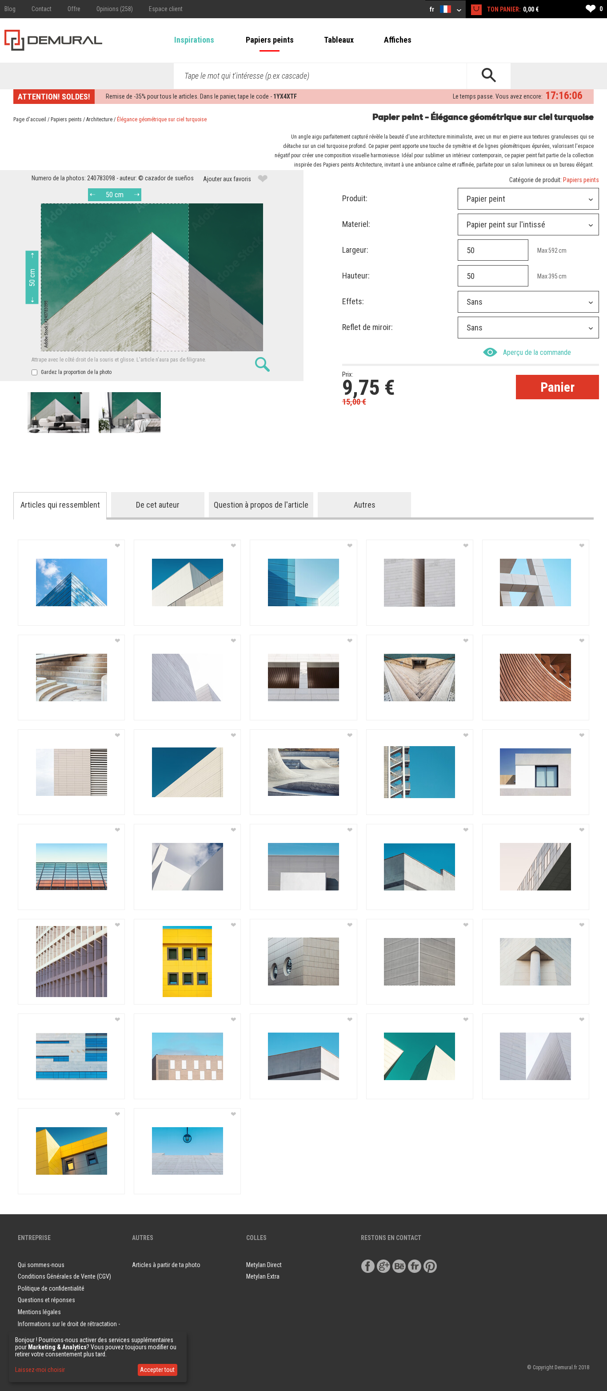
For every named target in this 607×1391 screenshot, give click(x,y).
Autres (364, 504)
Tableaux (339, 39)
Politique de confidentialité (51, 1288)
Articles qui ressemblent (60, 504)
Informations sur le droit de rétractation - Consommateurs (69, 1329)
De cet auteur (158, 504)
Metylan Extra (263, 1276)
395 (553, 276)
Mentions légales (39, 1311)
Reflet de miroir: (367, 327)
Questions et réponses (46, 1300)
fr (432, 9)
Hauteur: (356, 275)
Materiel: (356, 224)
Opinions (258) (114, 8)
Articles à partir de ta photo (166, 1264)
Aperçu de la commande (537, 352)
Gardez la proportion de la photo (76, 372)
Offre (74, 8)
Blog (10, 8)
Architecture (99, 119)
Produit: (354, 198)
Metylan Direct (264, 1264)
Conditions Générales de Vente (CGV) (64, 1276)
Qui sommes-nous (41, 1264)
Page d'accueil (29, 119)
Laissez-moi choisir (40, 1369)
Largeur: (355, 249)
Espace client (166, 8)
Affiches (397, 39)
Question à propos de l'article (261, 504)
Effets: (353, 301)
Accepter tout (157, 1369)
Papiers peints (270, 39)
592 (553, 250)
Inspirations (194, 39)
